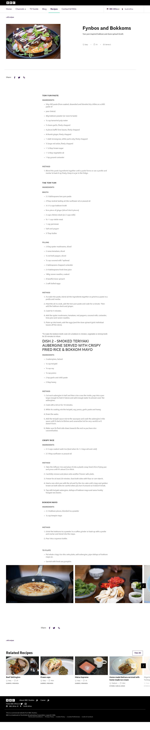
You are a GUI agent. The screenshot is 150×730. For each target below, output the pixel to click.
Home (9, 9)
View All (137, 653)
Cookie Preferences (73, 717)
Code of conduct (87, 717)
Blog (44, 9)
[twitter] (22, 704)
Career (43, 700)
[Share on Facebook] (15, 77)
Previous (133, 585)
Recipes (54, 9)
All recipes (10, 17)
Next (143, 585)
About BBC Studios (26, 700)
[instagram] (26, 704)
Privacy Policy (49, 717)
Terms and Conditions (35, 717)
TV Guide (34, 9)
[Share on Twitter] (19, 77)
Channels (20, 9)
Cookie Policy (60, 717)
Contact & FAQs (69, 9)
